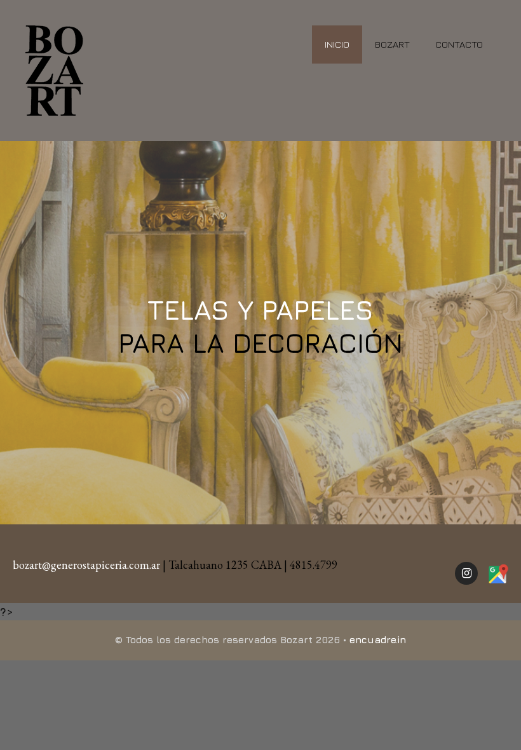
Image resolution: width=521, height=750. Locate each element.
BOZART (392, 44)
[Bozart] (54, 69)
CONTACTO (459, 44)
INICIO (337, 44)
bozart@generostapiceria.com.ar (86, 564)
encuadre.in (377, 639)
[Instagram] (466, 573)
